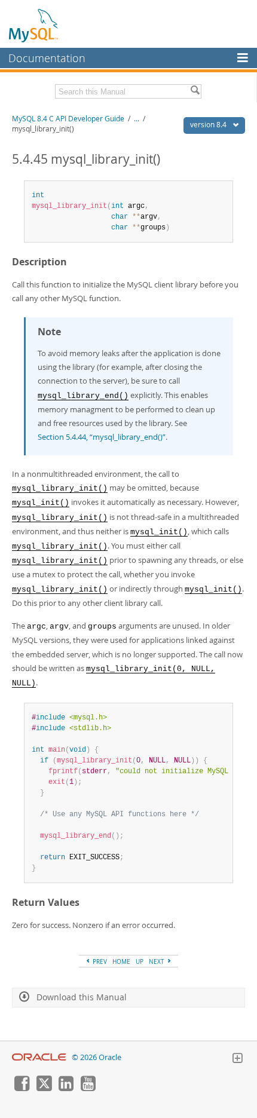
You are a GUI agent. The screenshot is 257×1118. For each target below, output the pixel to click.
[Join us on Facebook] (21, 1088)
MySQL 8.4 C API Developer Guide (68, 118)
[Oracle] (39, 1057)
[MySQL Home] (34, 25)
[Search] (195, 91)
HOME (121, 961)
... (136, 118)
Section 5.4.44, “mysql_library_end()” (102, 436)
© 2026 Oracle (96, 1057)
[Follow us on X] (43, 1088)
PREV (99, 961)
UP (139, 961)
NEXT (157, 961)
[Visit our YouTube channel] (87, 1088)
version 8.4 (209, 124)
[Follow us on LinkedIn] (65, 1088)
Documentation (46, 58)
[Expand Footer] (237, 1059)
